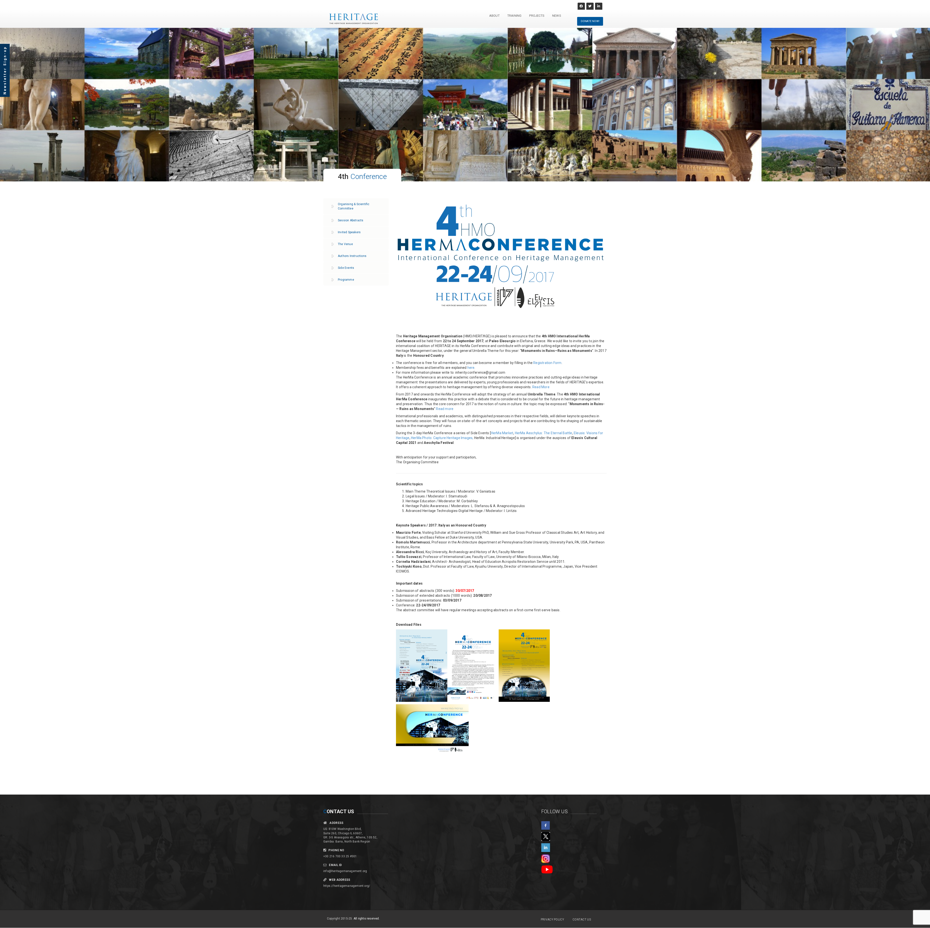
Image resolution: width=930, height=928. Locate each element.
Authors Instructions (352, 256)
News (556, 15)
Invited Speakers (349, 232)
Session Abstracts (350, 220)
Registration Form (547, 363)
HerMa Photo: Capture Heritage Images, (442, 438)
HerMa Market (502, 433)
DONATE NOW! (590, 21)
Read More (541, 387)
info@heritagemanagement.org (345, 871)
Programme (346, 279)
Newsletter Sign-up (5, 70)
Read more (444, 409)
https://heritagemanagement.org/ (346, 886)
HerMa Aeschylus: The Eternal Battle (543, 433)
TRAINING (514, 15)
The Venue (345, 244)
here (471, 368)
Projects (536, 15)
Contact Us (582, 919)
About (494, 15)
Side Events (346, 268)
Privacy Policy (552, 919)
